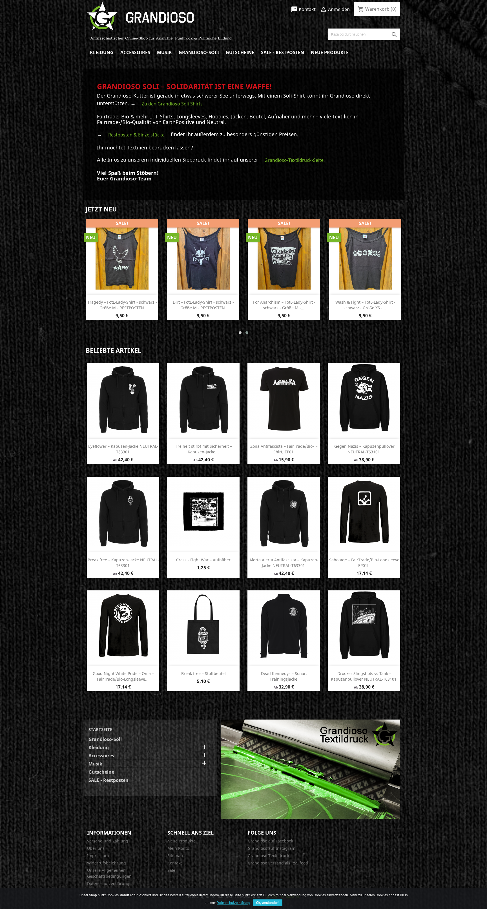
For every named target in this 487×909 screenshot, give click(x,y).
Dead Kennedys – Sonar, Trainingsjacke (284, 676)
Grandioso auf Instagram (271, 848)
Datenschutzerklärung (108, 883)
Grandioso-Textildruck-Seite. (294, 160)
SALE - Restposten (282, 52)
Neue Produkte (330, 52)
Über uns (96, 848)
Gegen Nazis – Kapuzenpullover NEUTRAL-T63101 (364, 449)
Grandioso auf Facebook (270, 841)
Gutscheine (240, 52)
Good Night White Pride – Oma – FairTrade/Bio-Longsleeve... (123, 676)
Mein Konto (178, 848)
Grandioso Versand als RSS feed (278, 863)
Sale (171, 870)
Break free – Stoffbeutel (203, 673)
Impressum (98, 855)
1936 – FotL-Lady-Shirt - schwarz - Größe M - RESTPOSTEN (365, 304)
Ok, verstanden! (267, 903)
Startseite (100, 729)
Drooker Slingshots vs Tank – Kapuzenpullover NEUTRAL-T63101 (364, 676)
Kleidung (102, 52)
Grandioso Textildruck (268, 855)
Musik (164, 52)
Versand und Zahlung (107, 841)
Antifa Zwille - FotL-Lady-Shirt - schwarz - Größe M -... (284, 304)
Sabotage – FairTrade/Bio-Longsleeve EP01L (364, 562)
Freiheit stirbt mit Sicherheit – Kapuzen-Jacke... (204, 449)
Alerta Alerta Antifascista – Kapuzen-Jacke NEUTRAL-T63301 (283, 562)
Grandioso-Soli (199, 52)
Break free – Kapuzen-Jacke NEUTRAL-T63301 (123, 562)
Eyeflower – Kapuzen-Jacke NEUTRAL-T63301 (123, 449)
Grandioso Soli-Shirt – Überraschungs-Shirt (122, 304)
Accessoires (135, 52)
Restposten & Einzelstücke (136, 135)
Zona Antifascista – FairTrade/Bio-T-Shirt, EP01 (284, 449)
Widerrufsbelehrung (106, 863)
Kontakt (303, 9)
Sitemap (175, 855)
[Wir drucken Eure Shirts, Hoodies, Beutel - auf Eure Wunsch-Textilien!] (310, 769)
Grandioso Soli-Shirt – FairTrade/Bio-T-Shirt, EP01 (203, 304)
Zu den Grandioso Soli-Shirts (172, 104)
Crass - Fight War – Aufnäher (203, 559)
